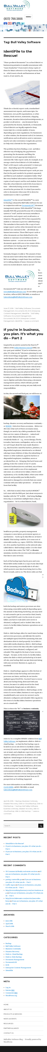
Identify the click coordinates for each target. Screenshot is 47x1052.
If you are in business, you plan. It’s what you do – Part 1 (23, 874)
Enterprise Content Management (18, 968)
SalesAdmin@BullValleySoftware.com (18, 297)
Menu (28, 17)
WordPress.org (11, 995)
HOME (6, 1004)
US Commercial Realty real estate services (21, 871)
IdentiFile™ (8, 200)
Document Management (21, 316)
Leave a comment (31, 321)
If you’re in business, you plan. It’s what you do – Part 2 (23, 334)
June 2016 (9, 921)
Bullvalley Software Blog (13, 1039)
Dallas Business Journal (23, 348)
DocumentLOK (21, 311)
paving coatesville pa (14, 879)
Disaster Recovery (11, 804)
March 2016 (10, 926)
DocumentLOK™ (28, 205)
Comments (11, 993)
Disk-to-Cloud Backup (27, 804)
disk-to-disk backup (23, 811)
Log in (8, 987)
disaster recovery (26, 809)
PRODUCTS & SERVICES (13, 1014)
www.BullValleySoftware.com (15, 292)
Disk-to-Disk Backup (14, 957)
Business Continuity (29, 801)
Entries (10, 990)
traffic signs (10, 885)
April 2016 (9, 924)
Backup (19, 801)
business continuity (11, 809)
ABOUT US (8, 1009)
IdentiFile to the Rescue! (15, 843)
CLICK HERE (8, 787)
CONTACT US (9, 1033)
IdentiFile (25, 313)
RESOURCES (8, 1023)
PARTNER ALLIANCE (11, 1028)
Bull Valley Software (23, 308)
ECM (29, 311)
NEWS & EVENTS (10, 1019)
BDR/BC (9, 426)
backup (19, 806)
